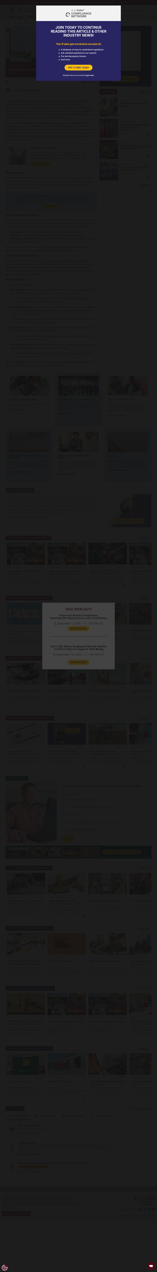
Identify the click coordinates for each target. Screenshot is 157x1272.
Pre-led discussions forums (73, 56)
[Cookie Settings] (5, 1268)
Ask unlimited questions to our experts (78, 53)
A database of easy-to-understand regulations (82, 49)
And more (65, 59)
